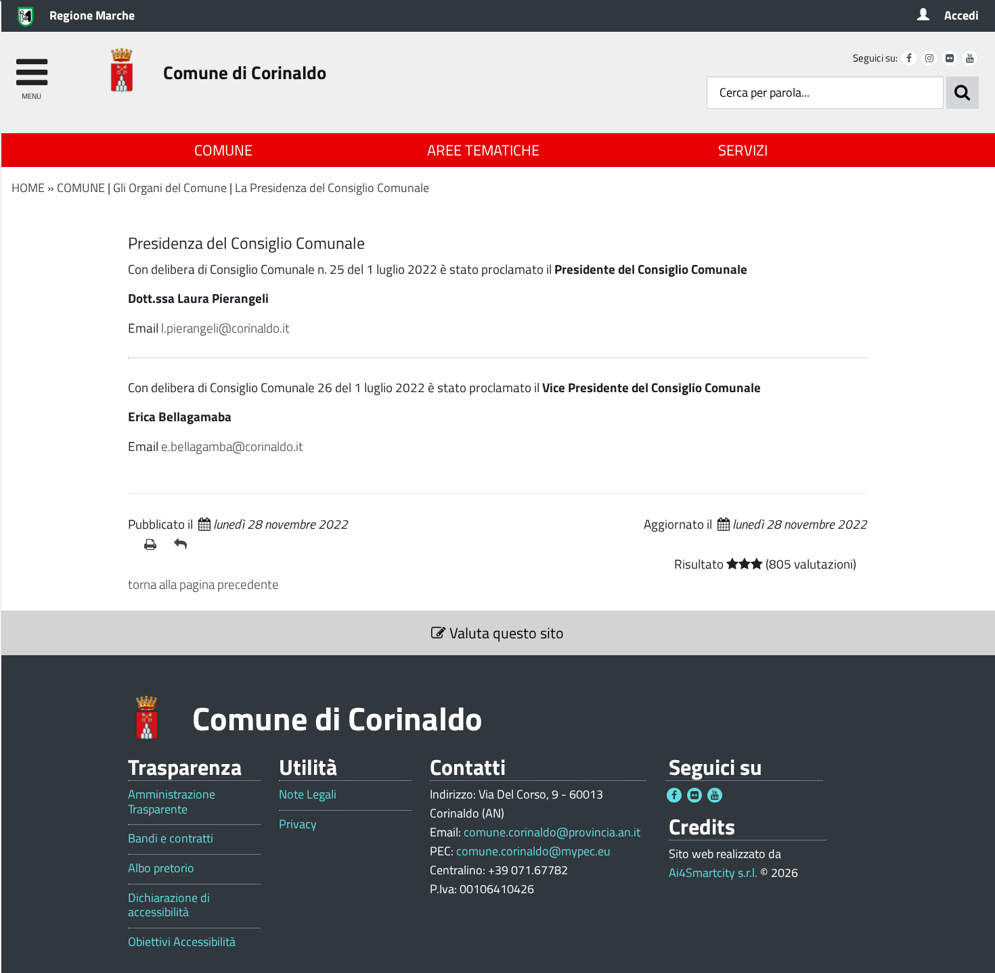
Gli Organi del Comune (170, 188)
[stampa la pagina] (154, 544)
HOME (28, 188)
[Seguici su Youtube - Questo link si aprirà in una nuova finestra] (970, 58)
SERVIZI (743, 150)
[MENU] (31, 66)
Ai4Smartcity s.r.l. (713, 872)
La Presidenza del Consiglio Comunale (332, 188)
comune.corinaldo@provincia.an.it (552, 832)
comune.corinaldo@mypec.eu (533, 851)
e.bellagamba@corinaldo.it (232, 446)
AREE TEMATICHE (483, 150)
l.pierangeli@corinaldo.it (225, 327)
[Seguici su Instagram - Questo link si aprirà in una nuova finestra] (929, 58)
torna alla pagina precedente (203, 584)
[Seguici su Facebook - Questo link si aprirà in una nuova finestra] (909, 58)
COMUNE (223, 150)
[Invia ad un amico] (183, 544)
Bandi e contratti (170, 838)
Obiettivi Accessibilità (182, 941)
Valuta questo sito (505, 633)
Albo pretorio (161, 868)
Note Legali (307, 794)
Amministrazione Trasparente (171, 801)
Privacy (298, 824)
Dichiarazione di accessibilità (169, 905)
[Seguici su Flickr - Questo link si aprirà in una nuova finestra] (949, 58)
